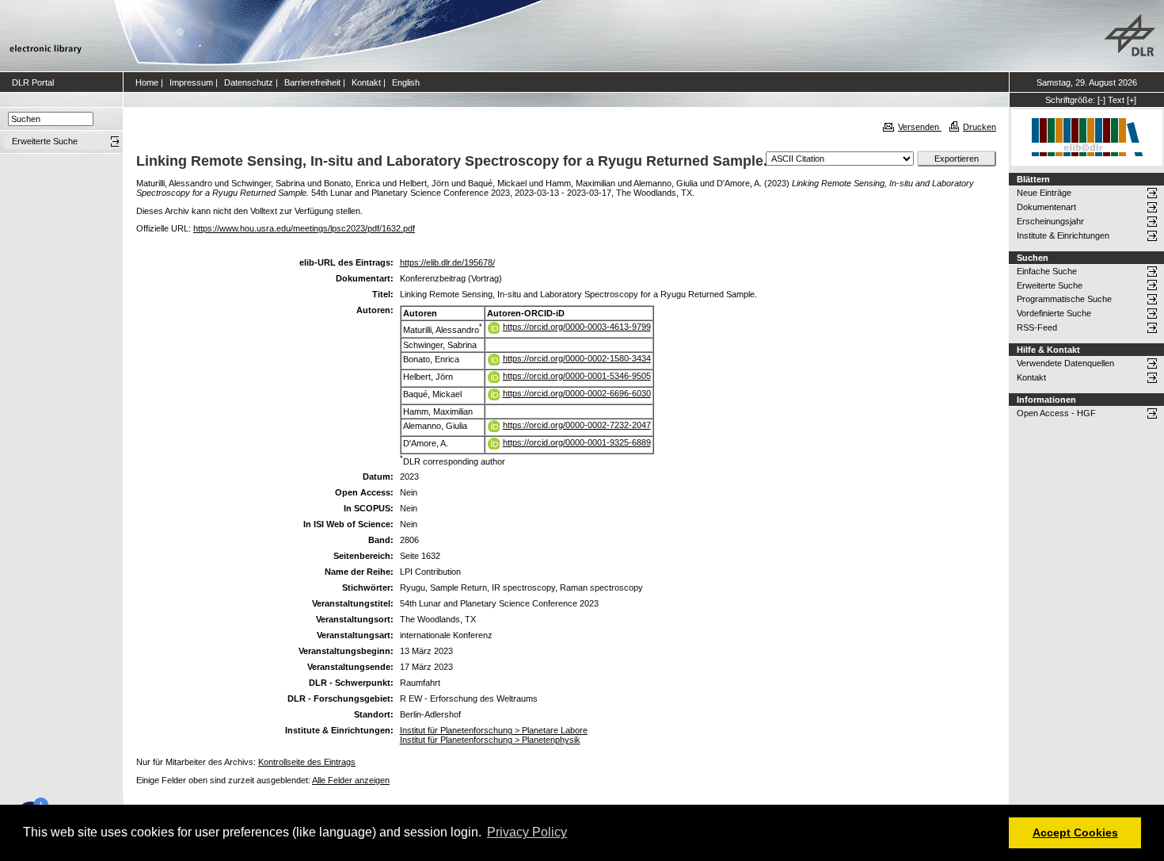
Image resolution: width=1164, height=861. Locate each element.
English (406, 82)
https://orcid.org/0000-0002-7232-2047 (577, 425)
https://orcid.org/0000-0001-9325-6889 (577, 442)
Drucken (979, 127)
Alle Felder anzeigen (351, 780)
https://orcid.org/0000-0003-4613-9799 (577, 326)
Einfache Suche (1047, 271)
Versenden (919, 127)
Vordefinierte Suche (1054, 313)
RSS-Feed (1037, 327)
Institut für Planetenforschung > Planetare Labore (494, 730)
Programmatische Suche (1064, 299)
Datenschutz (248, 82)
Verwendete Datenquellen (1065, 363)
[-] (1101, 100)
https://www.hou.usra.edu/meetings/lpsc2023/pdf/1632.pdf (304, 228)
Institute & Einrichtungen (1063, 235)
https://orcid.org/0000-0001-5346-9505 (577, 376)
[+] (1131, 100)
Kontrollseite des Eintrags (307, 762)
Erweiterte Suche (1049, 285)
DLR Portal (33, 82)
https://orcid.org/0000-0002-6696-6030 (577, 393)
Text (1116, 100)
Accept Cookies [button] (1075, 832)
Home (146, 82)
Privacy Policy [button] (527, 832)
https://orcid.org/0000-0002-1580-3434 (577, 358)
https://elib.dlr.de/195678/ (447, 262)
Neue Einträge (1044, 192)
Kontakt (366, 82)
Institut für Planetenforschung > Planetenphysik (490, 739)
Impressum (191, 82)
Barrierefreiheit (312, 82)
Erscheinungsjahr (1050, 221)
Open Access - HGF (1056, 413)
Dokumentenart (1046, 207)
